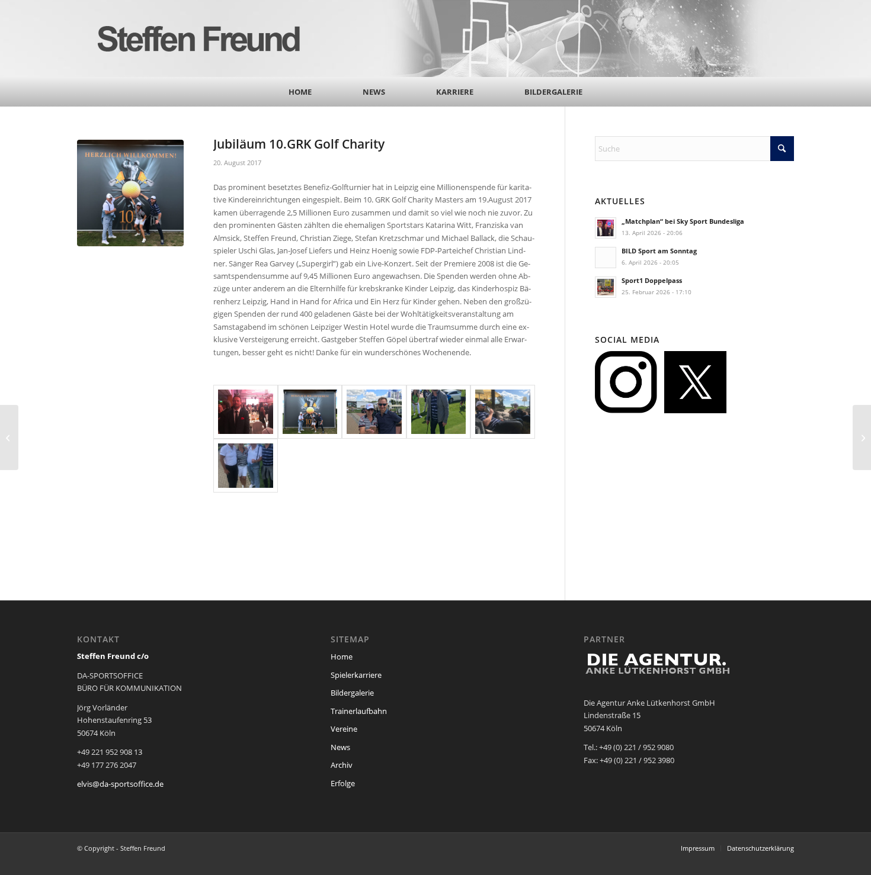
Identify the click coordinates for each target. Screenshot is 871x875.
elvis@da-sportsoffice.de (120, 784)
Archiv (342, 765)
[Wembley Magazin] (9, 437)
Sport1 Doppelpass (652, 280)
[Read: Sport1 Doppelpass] (605, 287)
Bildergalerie (352, 692)
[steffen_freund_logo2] (210, 38)
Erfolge (343, 783)
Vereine (344, 728)
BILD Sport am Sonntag (659, 250)
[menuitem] (300, 92)
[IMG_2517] (374, 412)
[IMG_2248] (502, 412)
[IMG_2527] (310, 412)
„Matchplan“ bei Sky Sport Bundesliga (683, 221)
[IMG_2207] (245, 466)
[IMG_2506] (438, 412)
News (340, 747)
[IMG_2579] (245, 412)
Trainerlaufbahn (359, 711)
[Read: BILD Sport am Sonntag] (605, 257)
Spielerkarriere (356, 675)
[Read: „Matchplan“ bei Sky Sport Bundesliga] (605, 228)
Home (342, 656)
